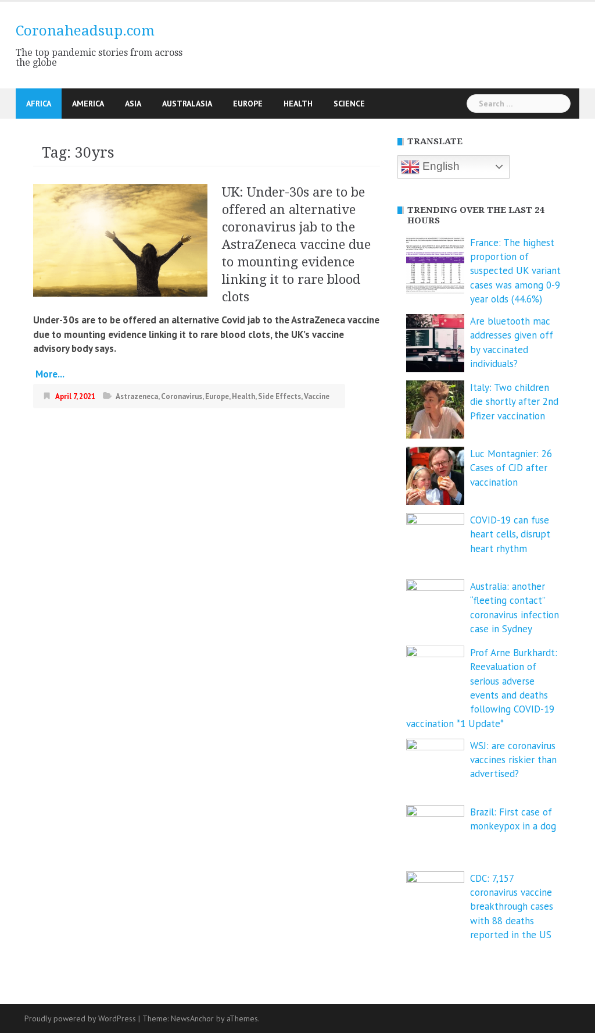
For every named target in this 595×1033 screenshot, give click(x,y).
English (440, 166)
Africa (38, 103)
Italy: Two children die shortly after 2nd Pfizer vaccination (514, 401)
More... (48, 374)
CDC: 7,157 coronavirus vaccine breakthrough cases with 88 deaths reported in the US (511, 906)
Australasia (187, 103)
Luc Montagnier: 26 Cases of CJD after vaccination (511, 468)
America (88, 103)
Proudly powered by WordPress (80, 1018)
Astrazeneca (137, 396)
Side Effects (279, 396)
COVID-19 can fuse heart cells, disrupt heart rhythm (510, 534)
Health (298, 103)
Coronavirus (181, 396)
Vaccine (316, 396)
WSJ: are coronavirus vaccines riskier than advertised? (513, 760)
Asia (133, 103)
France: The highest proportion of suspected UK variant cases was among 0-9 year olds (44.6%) (515, 270)
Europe (248, 103)
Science (349, 103)
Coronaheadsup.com (85, 31)
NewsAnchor (192, 1018)
